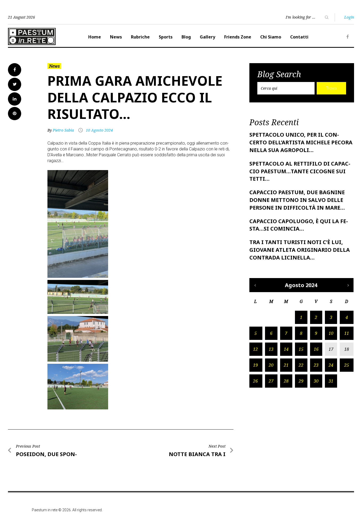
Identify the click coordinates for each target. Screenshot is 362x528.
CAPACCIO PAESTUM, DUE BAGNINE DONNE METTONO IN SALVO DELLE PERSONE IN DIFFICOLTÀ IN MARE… (297, 200)
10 (331, 333)
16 (316, 349)
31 (331, 381)
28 (286, 381)
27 (271, 381)
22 (301, 365)
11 (346, 333)
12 (255, 349)
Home (94, 37)
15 (301, 349)
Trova (331, 88)
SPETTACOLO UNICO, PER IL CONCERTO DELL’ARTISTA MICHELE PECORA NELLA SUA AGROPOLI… (300, 142)
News (116, 37)
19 (255, 365)
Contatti (299, 37)
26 (255, 381)
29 (301, 381)
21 (286, 365)
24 (331, 365)
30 (316, 381)
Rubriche (140, 37)
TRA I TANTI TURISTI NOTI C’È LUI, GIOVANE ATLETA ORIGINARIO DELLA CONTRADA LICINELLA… (299, 250)
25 (346, 365)
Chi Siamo (270, 37)
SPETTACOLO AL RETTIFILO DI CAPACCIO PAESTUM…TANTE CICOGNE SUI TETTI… (299, 171)
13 (271, 349)
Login (349, 17)
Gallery (207, 37)
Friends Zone (237, 37)
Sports (166, 37)
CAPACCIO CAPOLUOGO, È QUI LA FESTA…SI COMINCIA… (298, 225)
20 (271, 365)
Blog (186, 37)
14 (286, 349)
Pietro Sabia (63, 130)
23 (316, 365)
